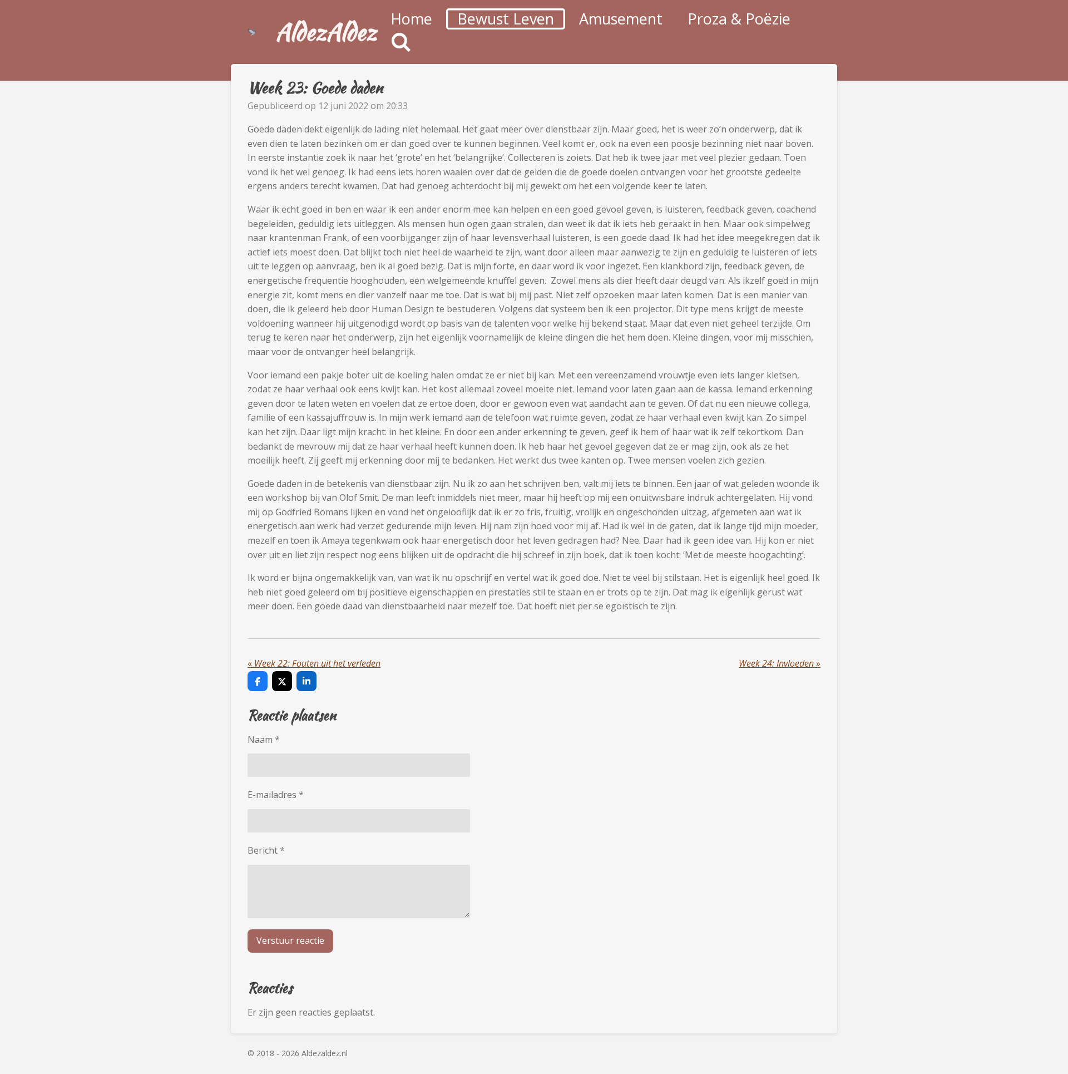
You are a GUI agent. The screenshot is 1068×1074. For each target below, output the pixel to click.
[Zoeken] (401, 42)
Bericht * (266, 850)
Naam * (264, 739)
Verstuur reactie (290, 940)
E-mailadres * (276, 795)
